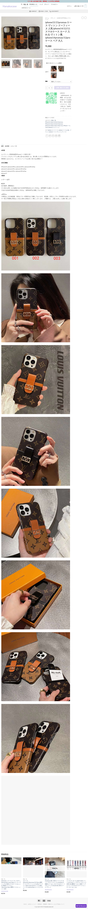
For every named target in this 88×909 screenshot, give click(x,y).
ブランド (46, 4)
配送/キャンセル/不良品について (56, 904)
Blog (25, 904)
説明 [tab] (2, 146)
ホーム (47, 18)
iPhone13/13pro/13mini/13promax (54, 124)
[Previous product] (85, 17)
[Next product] (82, 17)
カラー (47, 71)
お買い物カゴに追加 (62, 87)
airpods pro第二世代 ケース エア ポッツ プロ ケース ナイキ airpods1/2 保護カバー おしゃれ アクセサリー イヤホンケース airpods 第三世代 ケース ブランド (55, 884)
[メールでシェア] (53, 135)
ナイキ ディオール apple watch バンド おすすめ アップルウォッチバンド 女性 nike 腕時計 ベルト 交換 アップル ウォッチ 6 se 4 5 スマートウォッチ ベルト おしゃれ (76, 884)
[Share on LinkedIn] (59, 135)
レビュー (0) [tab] (14, 146)
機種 (46, 81)
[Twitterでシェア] (50, 135)
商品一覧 (26, 4)
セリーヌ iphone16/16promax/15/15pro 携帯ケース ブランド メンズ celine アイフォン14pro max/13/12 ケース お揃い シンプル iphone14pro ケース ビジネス (33, 885)
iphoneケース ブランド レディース (57, 132)
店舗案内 (45, 904)
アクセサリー (54, 4)
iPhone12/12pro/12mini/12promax (54, 122)
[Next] (39, 37)
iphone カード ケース (53, 130)
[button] (69, 6)
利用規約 (40, 904)
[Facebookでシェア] (46, 135)
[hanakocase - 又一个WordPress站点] (9, 6)
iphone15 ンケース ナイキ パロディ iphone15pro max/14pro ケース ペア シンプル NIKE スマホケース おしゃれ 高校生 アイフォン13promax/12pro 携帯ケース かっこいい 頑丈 (11, 885)
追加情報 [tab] (7, 146)
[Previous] (4, 37)
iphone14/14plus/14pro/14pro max (54, 125)
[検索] (21, 4)
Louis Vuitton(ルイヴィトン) (52, 127)
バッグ (41, 4)
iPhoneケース (33, 4)
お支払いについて (32, 904)
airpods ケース (26, 8)
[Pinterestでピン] (56, 135)
